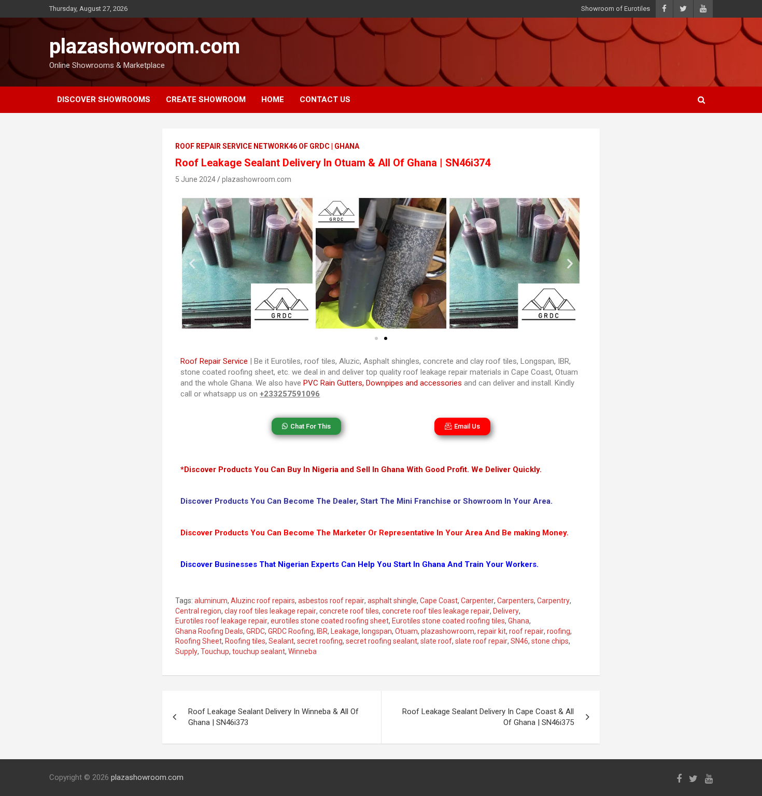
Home (272, 99)
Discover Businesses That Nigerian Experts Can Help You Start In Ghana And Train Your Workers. (359, 564)
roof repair (526, 631)
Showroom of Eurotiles (615, 8)
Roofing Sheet (198, 641)
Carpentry (553, 600)
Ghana (518, 621)
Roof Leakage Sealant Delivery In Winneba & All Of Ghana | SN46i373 (273, 717)
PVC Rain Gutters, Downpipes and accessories (382, 383)
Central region (198, 611)
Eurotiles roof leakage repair (221, 621)
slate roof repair (481, 641)
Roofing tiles (245, 641)
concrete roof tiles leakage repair (436, 611)
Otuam (406, 631)
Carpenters (515, 600)
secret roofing (320, 641)
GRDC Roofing (291, 631)
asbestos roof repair (331, 600)
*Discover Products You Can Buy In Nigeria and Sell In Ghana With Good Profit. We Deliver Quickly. (361, 469)
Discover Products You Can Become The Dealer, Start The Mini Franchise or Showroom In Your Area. (366, 501)
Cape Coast (439, 600)
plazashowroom (447, 631)
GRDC (255, 631)
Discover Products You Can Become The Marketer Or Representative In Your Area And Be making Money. (374, 532)
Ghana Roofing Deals (209, 631)
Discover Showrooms (103, 99)
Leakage (345, 631)
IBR (322, 631)
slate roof (436, 641)
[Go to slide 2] (385, 338)
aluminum (211, 600)
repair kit (491, 631)
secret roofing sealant (381, 641)
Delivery (506, 611)
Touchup (215, 651)
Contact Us (325, 99)
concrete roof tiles (349, 611)
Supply (186, 651)
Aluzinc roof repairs (263, 600)
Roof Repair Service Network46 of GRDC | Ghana (267, 146)
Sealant (281, 641)
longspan (377, 631)
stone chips (550, 641)
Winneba (302, 651)
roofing (558, 631)
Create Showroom (206, 99)
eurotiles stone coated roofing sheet (330, 621)
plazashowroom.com (144, 46)
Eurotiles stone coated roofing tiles (448, 621)
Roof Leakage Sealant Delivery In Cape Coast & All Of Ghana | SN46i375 (488, 717)
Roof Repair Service (214, 361)
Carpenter (477, 600)
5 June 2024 (195, 179)
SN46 (519, 641)
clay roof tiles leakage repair (270, 611)
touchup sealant (258, 651)
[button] (192, 263)
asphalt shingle (392, 600)
